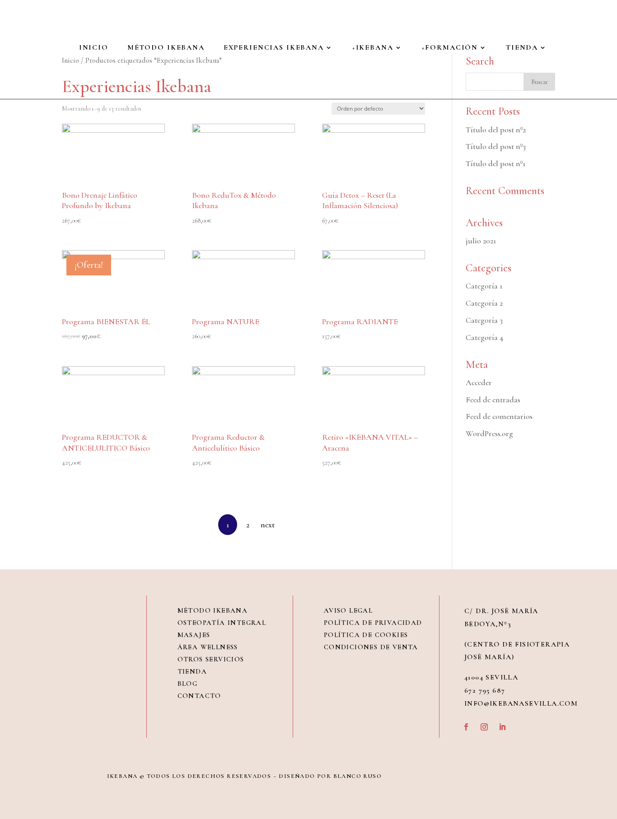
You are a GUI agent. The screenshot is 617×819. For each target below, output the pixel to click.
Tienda (192, 671)
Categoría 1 (484, 286)
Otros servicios (211, 659)
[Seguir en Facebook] (466, 727)
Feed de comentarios (499, 416)
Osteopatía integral (222, 623)
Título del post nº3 (496, 146)
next (268, 525)
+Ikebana (372, 48)
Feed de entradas (493, 400)
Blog (188, 683)
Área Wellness (208, 647)
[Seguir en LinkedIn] (502, 727)
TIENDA (522, 48)
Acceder (479, 382)
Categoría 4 (484, 337)
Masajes (194, 635)
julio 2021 (481, 241)
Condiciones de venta (371, 647)
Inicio (93, 48)
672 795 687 (484, 690)
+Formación (449, 48)
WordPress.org (489, 433)
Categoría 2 (484, 303)
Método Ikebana (166, 48)
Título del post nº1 (495, 163)
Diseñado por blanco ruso (330, 776)
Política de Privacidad (373, 623)
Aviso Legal (348, 610)
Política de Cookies (366, 635)
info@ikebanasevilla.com (521, 703)
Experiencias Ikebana (274, 48)
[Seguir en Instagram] (484, 727)
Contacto (199, 696)
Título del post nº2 (496, 130)
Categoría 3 (484, 320)
